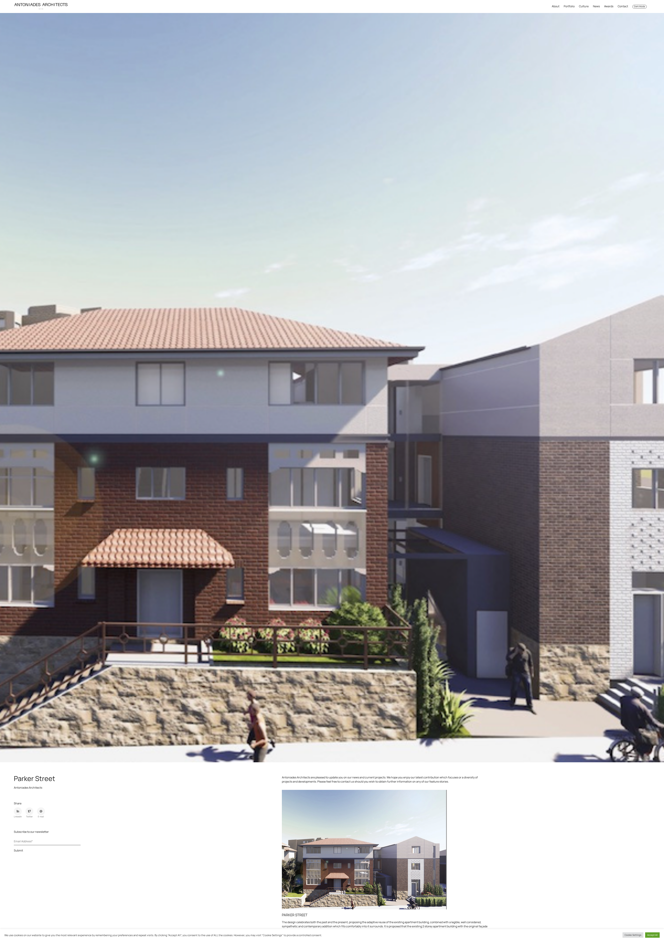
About (555, 6)
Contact (623, 6)
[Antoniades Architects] (41, 6)
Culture (584, 6)
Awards (608, 6)
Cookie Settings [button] (633, 934)
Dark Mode (639, 6)
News (596, 6)
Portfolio (569, 6)
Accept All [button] (652, 934)
